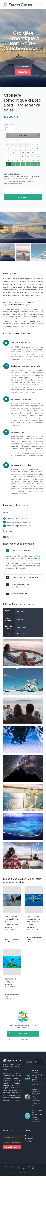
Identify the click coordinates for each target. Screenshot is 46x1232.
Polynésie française (22, 304)
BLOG (17, 1067)
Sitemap (34, 1169)
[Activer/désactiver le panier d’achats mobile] (37, 4)
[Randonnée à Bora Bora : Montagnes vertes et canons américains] (27, 1097)
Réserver (23, 197)
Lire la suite (8, 940)
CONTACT (7, 1069)
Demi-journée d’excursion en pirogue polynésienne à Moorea (11, 921)
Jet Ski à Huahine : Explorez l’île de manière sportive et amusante (37, 1076)
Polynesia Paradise (22, 1167)
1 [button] (13, 164)
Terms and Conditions (15, 1169)
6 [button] (38, 164)
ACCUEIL (6, 1064)
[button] (7, 135)
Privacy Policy (27, 1169)
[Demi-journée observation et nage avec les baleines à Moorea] (34, 899)
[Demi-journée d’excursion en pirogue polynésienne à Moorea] (12, 899)
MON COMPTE (8, 1067)
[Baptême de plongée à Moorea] (12, 962)
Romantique (16, 302)
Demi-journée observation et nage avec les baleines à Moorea (33, 921)
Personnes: (9, 124)
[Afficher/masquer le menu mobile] (42, 4)
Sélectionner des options (31, 939)
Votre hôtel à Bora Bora (14, 174)
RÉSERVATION (15, 1064)
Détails (17, 939)
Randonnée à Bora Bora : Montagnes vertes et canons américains (37, 1095)
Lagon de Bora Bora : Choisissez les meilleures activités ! (37, 1114)
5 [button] (33, 164)
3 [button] (23, 164)
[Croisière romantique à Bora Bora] (23, 227)
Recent (38, 1062)
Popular (29, 1062)
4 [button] (28, 164)
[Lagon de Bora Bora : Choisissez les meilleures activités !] (27, 1116)
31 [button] (8, 164)
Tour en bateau (28, 302)
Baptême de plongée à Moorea (10, 982)
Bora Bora (11, 304)
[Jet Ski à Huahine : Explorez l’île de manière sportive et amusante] (27, 1077)
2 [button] (18, 164)
